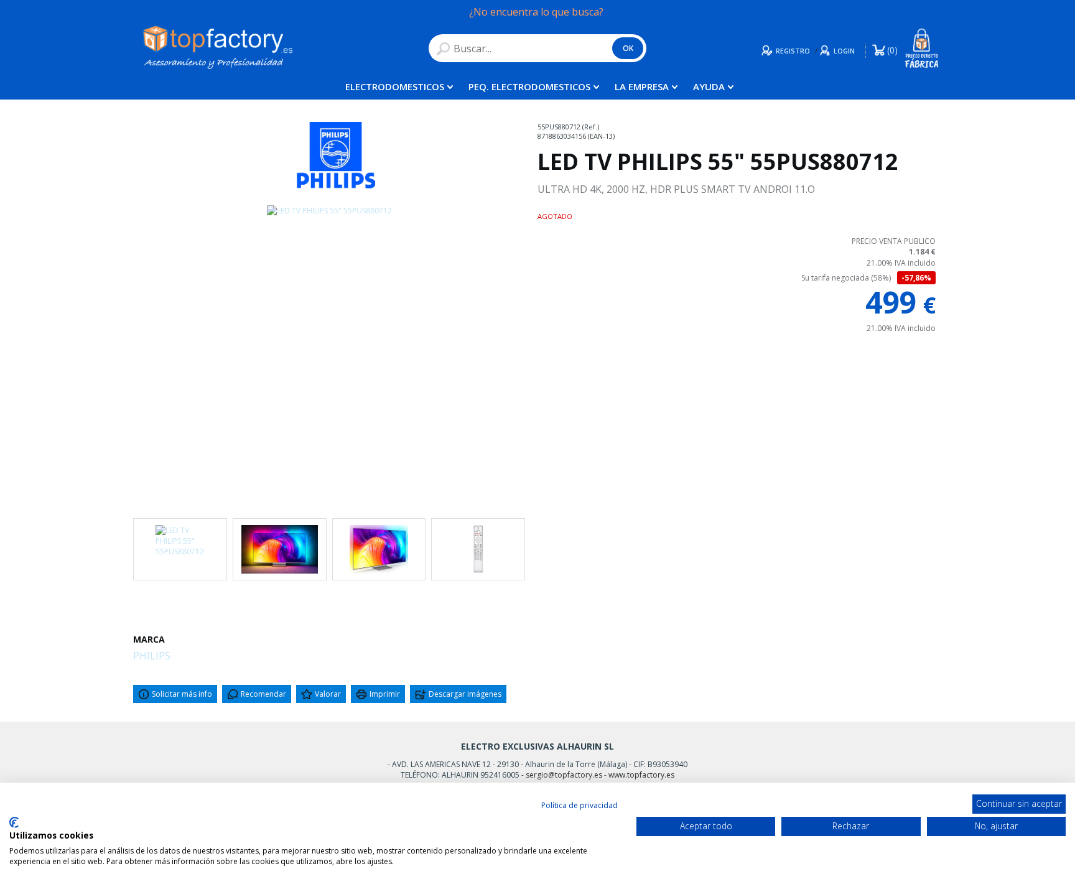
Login (844, 50)
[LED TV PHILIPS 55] (329, 353)
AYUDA (709, 86)
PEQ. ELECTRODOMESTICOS (529, 86)
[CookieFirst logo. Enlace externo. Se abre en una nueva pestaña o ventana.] (14, 822)
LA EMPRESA (642, 86)
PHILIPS (151, 656)
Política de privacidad (579, 805)
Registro (793, 50)
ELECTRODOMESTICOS (394, 86)
